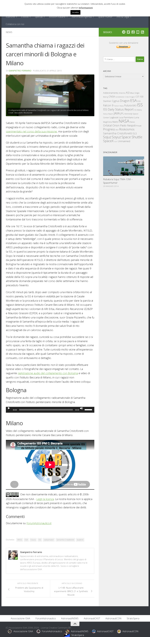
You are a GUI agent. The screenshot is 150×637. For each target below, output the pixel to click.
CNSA (112, 96)
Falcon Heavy (119, 106)
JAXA (117, 113)
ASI (128, 93)
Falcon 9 (108, 105)
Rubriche (10, 16)
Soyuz (116, 137)
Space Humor (105, 16)
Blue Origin (134, 93)
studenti (80, 540)
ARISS (19, 540)
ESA (26, 540)
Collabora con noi (15, 24)
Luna (136, 117)
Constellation (120, 97)
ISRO (134, 105)
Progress (109, 129)
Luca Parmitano (126, 117)
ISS (40, 540)
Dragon (125, 101)
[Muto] (81, 408)
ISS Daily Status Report (118, 109)
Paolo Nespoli (127, 125)
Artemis (122, 93)
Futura (33, 540)
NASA (124, 121)
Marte (115, 121)
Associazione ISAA (20, 618)
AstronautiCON (113, 618)
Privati (138, 125)
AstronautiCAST (92, 618)
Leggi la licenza (45, 499)
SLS (135, 133)
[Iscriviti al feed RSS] (142, 32)
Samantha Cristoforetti (65, 540)
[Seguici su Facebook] (133, 32)
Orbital (107, 125)
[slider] (89, 409)
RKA (117, 130)
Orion (116, 125)
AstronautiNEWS (70, 618)
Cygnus (115, 101)
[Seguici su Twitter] (128, 32)
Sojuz (107, 136)
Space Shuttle (132, 136)
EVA (139, 101)
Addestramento (110, 92)
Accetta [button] (75, 12)
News (9, 32)
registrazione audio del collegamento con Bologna (48, 373)
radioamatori (49, 540)
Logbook (114, 117)
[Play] (8, 408)
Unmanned (124, 141)
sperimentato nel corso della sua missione (31, 131)
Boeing (105, 97)
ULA (115, 141)
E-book (25, 16)
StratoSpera (133, 618)
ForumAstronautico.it (39, 523)
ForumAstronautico (45, 618)
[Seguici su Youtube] (137, 32)
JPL (122, 113)
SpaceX (108, 141)
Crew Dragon (130, 97)
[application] (50, 410)
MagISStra (107, 122)
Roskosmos (126, 129)
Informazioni (86, 7)
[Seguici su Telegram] (123, 32)
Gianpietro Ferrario (20, 70)
